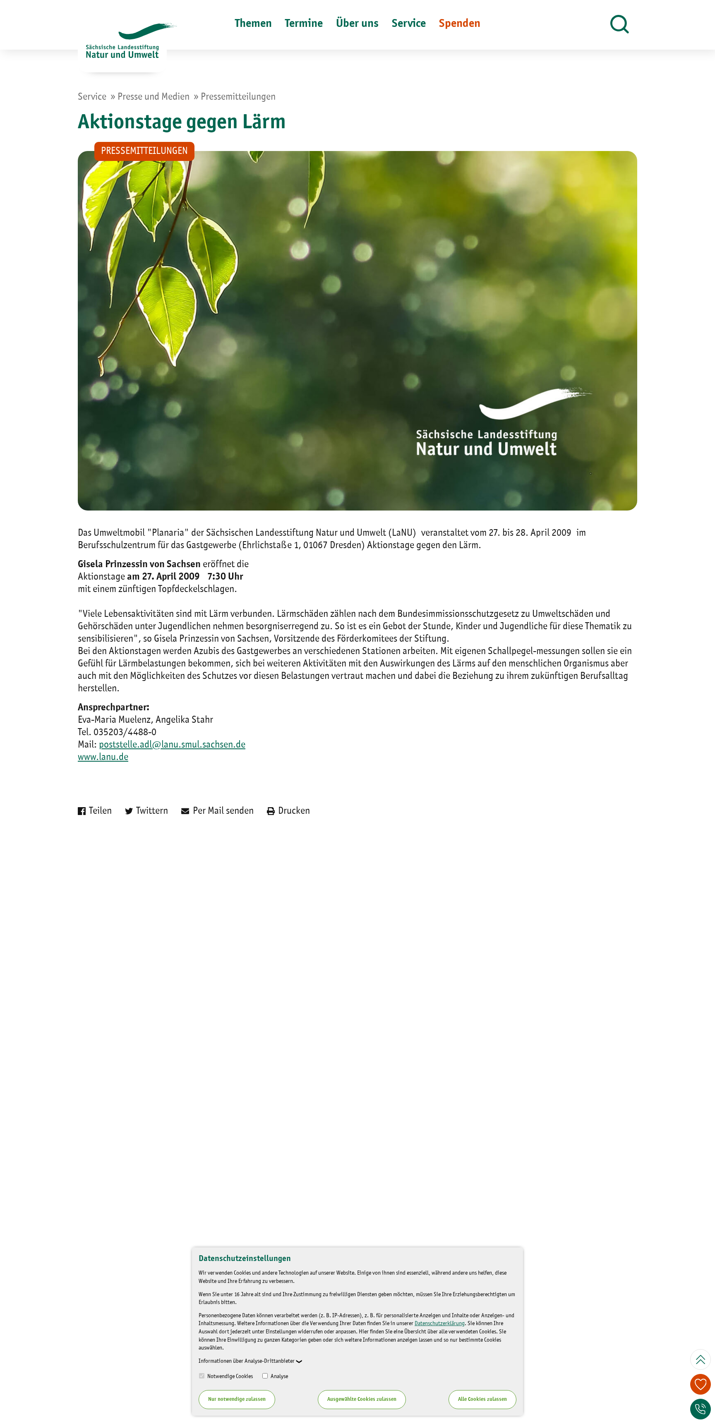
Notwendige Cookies (229, 1376)
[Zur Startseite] (122, 47)
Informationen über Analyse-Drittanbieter (247, 1361)
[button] (619, 24)
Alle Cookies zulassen (482, 1399)
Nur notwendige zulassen (237, 1399)
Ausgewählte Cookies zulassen (361, 1399)
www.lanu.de (103, 757)
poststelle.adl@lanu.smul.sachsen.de (172, 745)
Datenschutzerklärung (440, 1323)
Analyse (278, 1376)
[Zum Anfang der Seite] (700, 1359)
